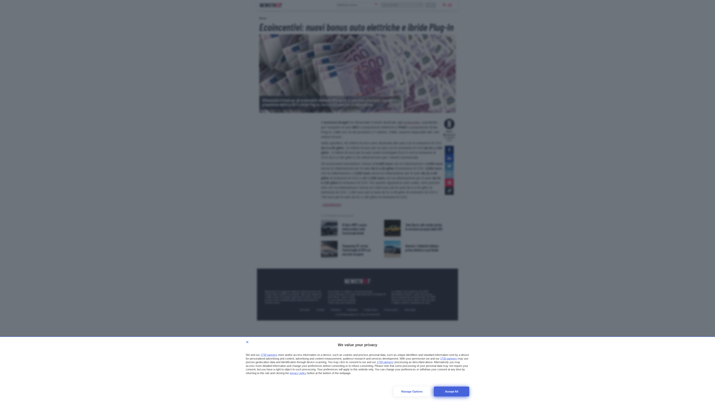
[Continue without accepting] (247, 342)
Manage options (412, 391)
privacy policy (298, 373)
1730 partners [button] (268, 354)
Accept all (451, 391)
